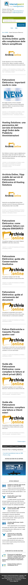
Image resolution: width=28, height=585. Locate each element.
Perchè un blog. (6, 455)
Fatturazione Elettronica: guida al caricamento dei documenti (12, 295)
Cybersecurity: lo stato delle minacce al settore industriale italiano (15, 535)
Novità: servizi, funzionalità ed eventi (11, 211)
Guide (16, 28)
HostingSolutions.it (7, 165)
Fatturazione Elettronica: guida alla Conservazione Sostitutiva (13, 260)
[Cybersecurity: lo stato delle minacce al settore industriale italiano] (5, 535)
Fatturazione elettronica (15, 69)
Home (12, 28)
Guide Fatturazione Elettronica (13, 163)
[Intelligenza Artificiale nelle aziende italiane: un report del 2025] (5, 486)
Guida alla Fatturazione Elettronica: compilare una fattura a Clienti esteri (13, 407)
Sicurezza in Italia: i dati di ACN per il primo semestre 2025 (16, 508)
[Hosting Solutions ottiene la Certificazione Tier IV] (5, 565)
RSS (23, 446)
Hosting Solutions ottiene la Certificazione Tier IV (14, 564)
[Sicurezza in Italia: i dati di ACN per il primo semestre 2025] (5, 509)
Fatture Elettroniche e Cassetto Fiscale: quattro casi (13, 332)
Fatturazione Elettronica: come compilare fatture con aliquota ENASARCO (13, 224)
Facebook (5, 446)
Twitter (11, 446)
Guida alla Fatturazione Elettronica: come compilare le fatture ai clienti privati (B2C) (13, 369)
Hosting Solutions (15, 575)
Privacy (11, 581)
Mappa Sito (16, 581)
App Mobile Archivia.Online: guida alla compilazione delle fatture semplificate (13, 39)
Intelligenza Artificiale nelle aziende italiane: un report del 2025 (16, 485)
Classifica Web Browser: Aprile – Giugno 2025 (16, 522)
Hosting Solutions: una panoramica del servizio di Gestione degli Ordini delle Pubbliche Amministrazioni (14, 129)
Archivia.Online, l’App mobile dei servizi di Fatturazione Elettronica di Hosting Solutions (13, 179)
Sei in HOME (5, 32)
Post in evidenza (19, 70)
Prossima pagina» (22, 441)
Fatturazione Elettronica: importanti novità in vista (13, 82)
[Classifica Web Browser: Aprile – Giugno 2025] (5, 524)
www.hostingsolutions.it (18, 11)
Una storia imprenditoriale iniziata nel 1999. (13, 453)
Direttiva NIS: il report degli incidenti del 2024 (14, 496)
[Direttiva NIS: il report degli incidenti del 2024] (5, 497)
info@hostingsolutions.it (17, 12)
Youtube (17, 446)
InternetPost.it (14, 4)
